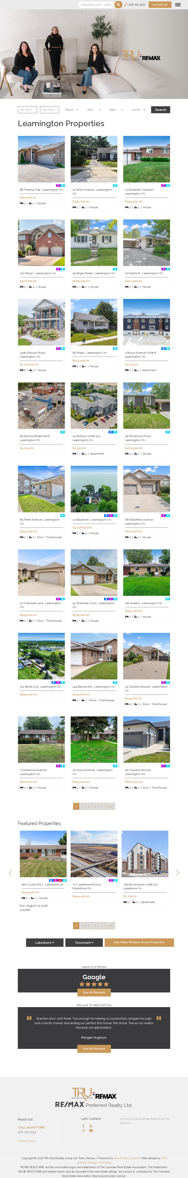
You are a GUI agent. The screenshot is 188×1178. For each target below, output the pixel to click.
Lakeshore (43, 942)
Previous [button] (10, 871)
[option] (43, 870)
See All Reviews (94, 992)
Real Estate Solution (126, 1158)
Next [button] (177, 871)
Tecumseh (83, 942)
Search (160, 110)
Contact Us (160, 4)
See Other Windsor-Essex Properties (139, 942)
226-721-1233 (27, 1132)
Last (110, 806)
